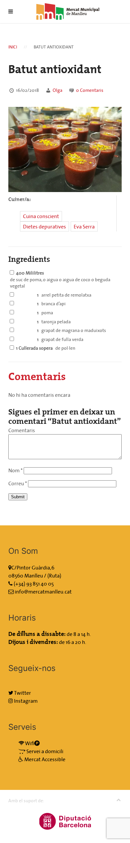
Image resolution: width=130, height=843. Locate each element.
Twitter (22, 692)
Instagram (25, 700)
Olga (57, 90)
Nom (15, 470)
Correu (17, 483)
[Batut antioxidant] (65, 148)
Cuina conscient (41, 216)
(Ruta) (54, 575)
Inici (12, 46)
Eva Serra (84, 226)
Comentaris (89, 90)
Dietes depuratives (44, 226)
